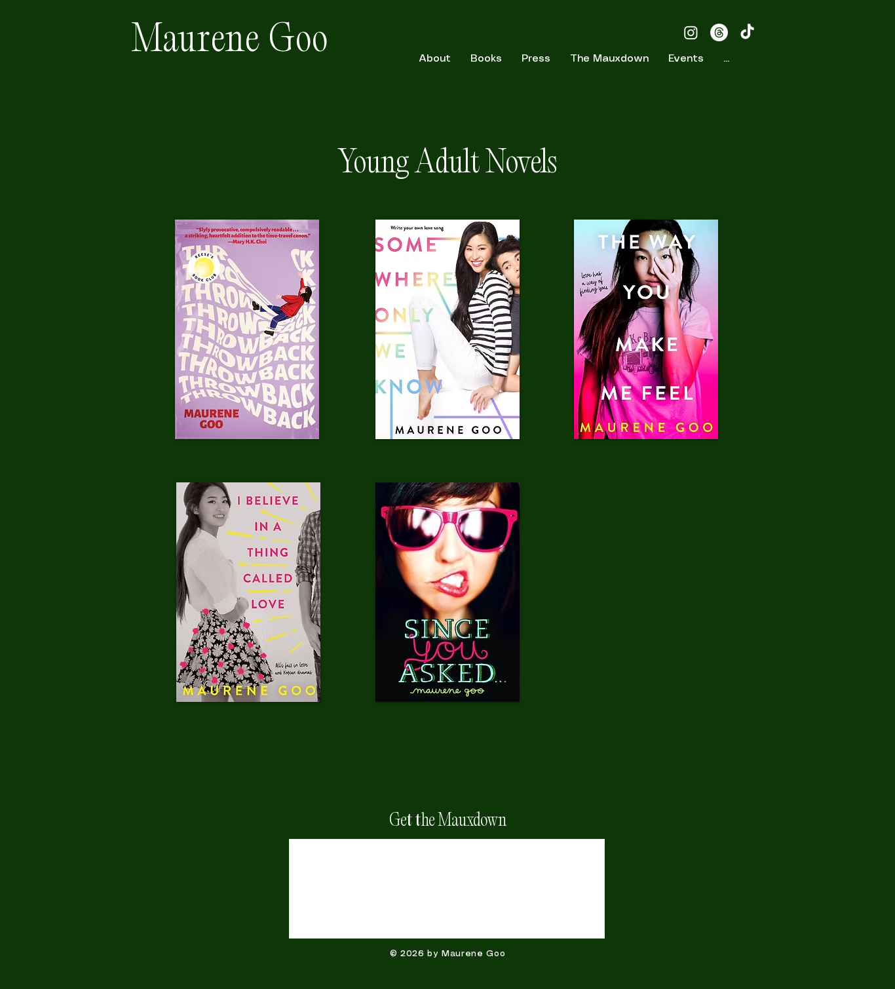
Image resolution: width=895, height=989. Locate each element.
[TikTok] (747, 32)
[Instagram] (691, 32)
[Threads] (719, 32)
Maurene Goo (230, 42)
